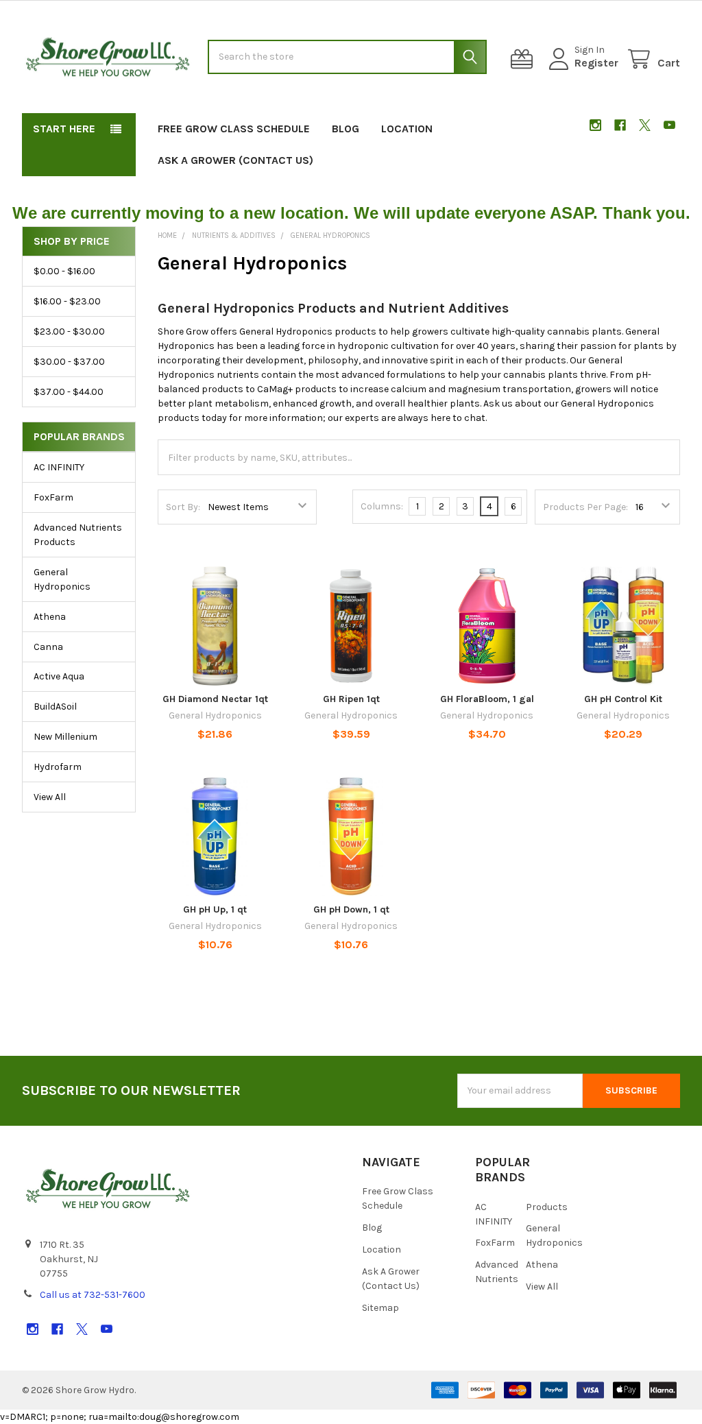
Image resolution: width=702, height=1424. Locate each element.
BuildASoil (55, 706)
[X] (644, 125)
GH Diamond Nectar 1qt (215, 699)
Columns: (382, 506)
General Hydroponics (62, 579)
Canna (48, 647)
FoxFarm (53, 497)
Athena (50, 617)
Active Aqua (59, 676)
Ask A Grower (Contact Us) (235, 160)
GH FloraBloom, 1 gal (487, 699)
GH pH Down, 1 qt (351, 909)
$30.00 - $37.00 (69, 361)
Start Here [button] (64, 128)
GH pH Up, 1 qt (215, 909)
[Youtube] (669, 125)
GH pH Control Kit (623, 699)
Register (596, 62)
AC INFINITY (59, 467)
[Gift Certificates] (524, 59)
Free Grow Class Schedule (234, 128)
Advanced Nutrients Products (78, 535)
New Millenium (65, 737)
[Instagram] (595, 125)
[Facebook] (620, 125)
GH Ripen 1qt (351, 699)
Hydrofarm (58, 767)
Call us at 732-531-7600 (92, 1295)
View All (50, 797)
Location (407, 128)
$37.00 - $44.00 (69, 392)
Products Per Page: (585, 507)
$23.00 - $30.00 (69, 331)
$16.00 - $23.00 (67, 301)
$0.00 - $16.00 (64, 271)
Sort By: (183, 507)
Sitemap (380, 1308)
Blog (345, 128)
